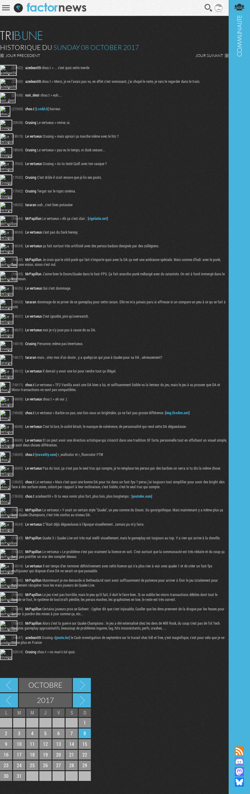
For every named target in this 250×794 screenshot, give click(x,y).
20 (58, 754)
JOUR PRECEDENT (22, 55)
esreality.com (46, 454)
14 (71, 744)
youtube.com (141, 496)
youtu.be (62, 637)
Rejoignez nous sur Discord (239, 761)
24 (19, 765)
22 (84, 754)
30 (6, 776)
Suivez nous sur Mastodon (239, 771)
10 (19, 744)
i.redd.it (42, 108)
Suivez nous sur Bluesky (239, 782)
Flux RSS (239, 751)
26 (45, 765)
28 (71, 765)
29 (84, 765)
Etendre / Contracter (239, 740)
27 (58, 765)
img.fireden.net (177, 412)
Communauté (239, 367)
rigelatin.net (98, 218)
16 (6, 754)
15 (84, 744)
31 (19, 776)
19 (45, 754)
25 (32, 765)
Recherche (208, 7)
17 (19, 754)
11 (32, 744)
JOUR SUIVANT (209, 55)
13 (58, 744)
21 (71, 754)
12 (45, 744)
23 (6, 765)
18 (32, 754)
